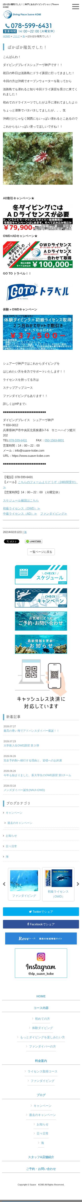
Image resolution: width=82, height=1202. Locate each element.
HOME (6, 36)
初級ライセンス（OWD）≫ (21, 508)
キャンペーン (14, 812)
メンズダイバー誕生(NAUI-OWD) (24, 788)
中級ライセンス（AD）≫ (20, 513)
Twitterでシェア (42, 911)
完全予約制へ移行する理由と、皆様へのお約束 (33, 758)
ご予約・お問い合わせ (41, 1168)
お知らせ (11, 835)
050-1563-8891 (54, 440)
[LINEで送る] (33, 541)
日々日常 (11, 846)
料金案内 (41, 1060)
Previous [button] (4, 884)
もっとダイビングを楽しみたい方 (42, 1037)
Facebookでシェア (42, 924)
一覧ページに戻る (41, 551)
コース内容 (41, 1008)
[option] (24, 884)
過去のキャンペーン (19, 822)
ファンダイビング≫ (53, 513)
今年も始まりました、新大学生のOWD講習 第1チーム (37, 773)
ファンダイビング (43, 1080)
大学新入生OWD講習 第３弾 (21, 743)
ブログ (16, 36)
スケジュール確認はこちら (21, 500)
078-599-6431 (18, 440)
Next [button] (78, 884)
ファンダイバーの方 (42, 1046)
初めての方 (42, 1018)
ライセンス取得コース (43, 1071)
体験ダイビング (42, 1028)
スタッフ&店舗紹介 (41, 1157)
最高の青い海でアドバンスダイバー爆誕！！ (31, 728)
